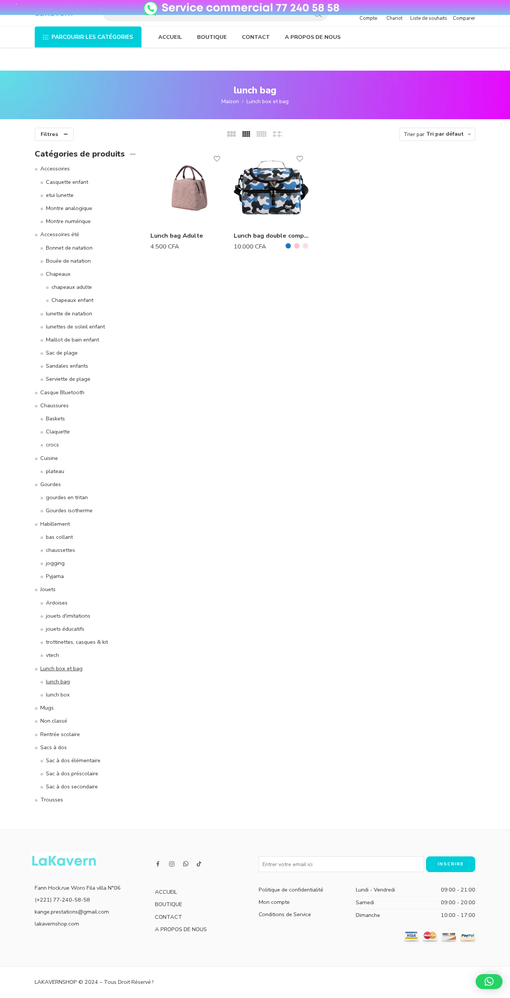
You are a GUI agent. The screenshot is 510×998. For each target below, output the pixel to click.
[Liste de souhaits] (217, 159)
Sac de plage (62, 352)
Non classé (53, 720)
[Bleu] (288, 245)
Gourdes (50, 484)
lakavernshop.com (57, 923)
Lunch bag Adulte (176, 235)
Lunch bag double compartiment (272, 235)
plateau (55, 471)
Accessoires (55, 168)
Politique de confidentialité (291, 889)
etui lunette (60, 195)
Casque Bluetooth (62, 392)
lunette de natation (69, 313)
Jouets (48, 589)
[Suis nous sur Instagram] (171, 863)
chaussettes (60, 550)
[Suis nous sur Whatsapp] (186, 863)
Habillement (55, 524)
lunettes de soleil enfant (75, 326)
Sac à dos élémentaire (73, 760)
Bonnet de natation (69, 247)
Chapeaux (58, 274)
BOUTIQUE (212, 37)
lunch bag (58, 681)
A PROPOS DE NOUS (312, 37)
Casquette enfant (67, 182)
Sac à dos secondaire (72, 786)
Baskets (55, 418)
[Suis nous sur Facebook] (158, 864)
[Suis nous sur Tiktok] (199, 863)
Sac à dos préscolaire (72, 773)
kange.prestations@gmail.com (72, 911)
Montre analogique (69, 208)
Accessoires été (59, 234)
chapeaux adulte (72, 287)
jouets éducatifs (65, 629)
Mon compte (274, 902)
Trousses (51, 799)
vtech (52, 655)
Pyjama (55, 576)
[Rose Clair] (305, 245)
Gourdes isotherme (69, 510)
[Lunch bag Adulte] (188, 187)
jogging (55, 563)
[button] (489, 981)
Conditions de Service (285, 914)
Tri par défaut (445, 134)
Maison (230, 101)
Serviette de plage (68, 379)
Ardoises (57, 602)
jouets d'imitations (68, 615)
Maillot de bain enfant (72, 339)
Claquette (58, 431)
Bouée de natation (68, 261)
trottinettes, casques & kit (77, 642)
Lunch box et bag (267, 101)
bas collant (59, 537)
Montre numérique (68, 221)
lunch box (58, 694)
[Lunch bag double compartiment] (272, 187)
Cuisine (49, 458)
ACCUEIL (170, 37)
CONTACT (256, 37)
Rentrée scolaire (60, 734)
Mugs (47, 707)
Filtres (49, 134)
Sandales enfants (67, 366)
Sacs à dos (53, 747)
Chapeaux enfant (72, 300)
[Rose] (296, 245)
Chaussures (54, 405)
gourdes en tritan (67, 497)
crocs (52, 444)
